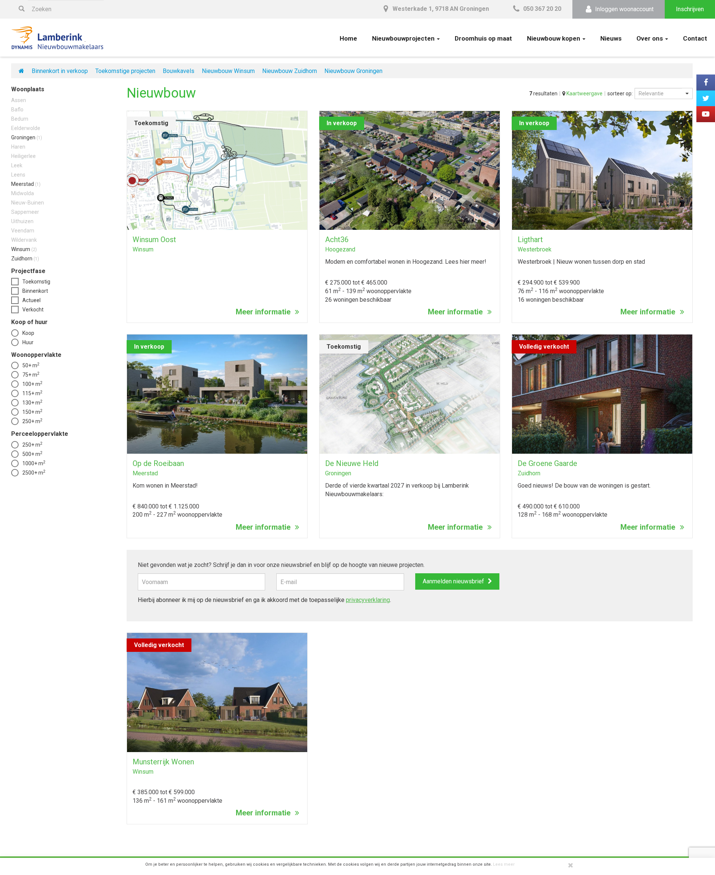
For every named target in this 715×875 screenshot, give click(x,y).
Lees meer (504, 864)
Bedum (19, 119)
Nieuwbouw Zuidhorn (289, 70)
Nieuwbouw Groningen (353, 70)
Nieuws (611, 38)
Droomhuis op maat (483, 38)
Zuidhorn (25, 258)
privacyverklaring (368, 599)
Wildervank (24, 240)
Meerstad (26, 184)
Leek (16, 165)
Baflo (17, 109)
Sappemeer (25, 212)
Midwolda (22, 193)
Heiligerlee (23, 156)
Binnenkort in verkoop (60, 70)
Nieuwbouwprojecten (404, 38)
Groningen (26, 137)
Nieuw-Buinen (27, 203)
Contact (695, 38)
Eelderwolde (25, 128)
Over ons (650, 38)
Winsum (24, 249)
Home (348, 38)
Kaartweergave (584, 93)
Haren (18, 147)
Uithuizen (22, 221)
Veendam (22, 231)
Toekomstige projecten (125, 70)
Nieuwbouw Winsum (228, 70)
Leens (18, 175)
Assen (18, 100)
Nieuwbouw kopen (554, 38)
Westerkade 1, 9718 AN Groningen (440, 8)
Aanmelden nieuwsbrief (453, 581)
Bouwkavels (178, 70)
